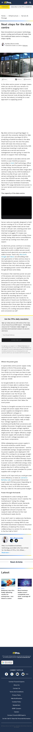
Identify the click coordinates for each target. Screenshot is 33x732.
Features (25, 45)
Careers (16, 712)
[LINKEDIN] (17, 540)
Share (5, 79)
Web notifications (16, 698)
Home (3, 16)
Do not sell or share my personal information (16, 718)
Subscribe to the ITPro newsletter (21, 7)
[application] (16, 206)
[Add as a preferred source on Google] (7, 662)
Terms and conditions (16, 692)
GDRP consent (16, 708)
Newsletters (16, 705)
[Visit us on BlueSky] (22, 674)
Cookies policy (16, 702)
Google (3, 257)
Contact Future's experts (16, 682)
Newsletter (28, 79)
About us (16, 685)
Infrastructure (13, 16)
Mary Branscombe (13, 44)
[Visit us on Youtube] (17, 674)
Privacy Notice (25, 347)
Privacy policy (16, 695)
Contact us (16, 688)
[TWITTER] (12, 540)
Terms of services (22, 346)
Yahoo (12, 257)
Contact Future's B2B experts (16, 715)
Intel (12, 163)
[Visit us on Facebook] (6, 674)
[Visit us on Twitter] (11, 674)
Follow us (19, 79)
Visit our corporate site (23, 657)
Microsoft (23, 255)
